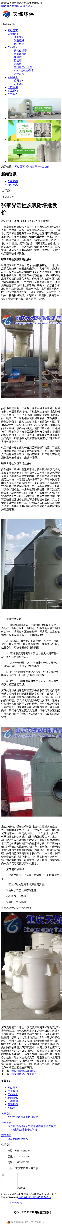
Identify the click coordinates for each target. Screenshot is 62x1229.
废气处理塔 (20, 50)
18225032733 (15, 1203)
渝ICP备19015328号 (29, 1197)
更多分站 (46, 1197)
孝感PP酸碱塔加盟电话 (24, 1070)
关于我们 (13, 33)
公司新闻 (19, 80)
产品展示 (13, 47)
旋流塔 (18, 60)
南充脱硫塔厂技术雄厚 (24, 1074)
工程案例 (13, 87)
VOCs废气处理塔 (23, 70)
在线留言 (17, 6)
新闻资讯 (13, 77)
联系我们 (28, 6)
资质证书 (19, 40)
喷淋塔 (18, 57)
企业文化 (19, 37)
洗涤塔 (18, 64)
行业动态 (19, 84)
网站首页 (13, 30)
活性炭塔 (19, 74)
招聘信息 (19, 44)
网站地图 (6, 6)
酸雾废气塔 (20, 54)
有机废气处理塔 (23, 67)
